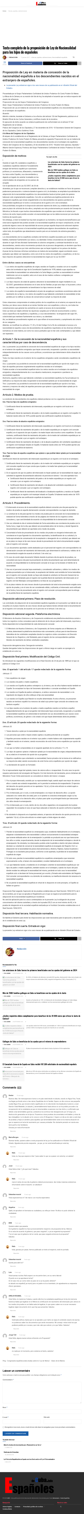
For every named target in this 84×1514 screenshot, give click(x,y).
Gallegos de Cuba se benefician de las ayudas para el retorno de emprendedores (34, 1041)
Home (4, 11)
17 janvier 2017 (25, 57)
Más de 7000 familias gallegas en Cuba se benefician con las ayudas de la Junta (63, 171)
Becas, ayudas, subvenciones (18, 11)
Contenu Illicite (7, 1509)
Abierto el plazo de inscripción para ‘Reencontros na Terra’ (22, 1445)
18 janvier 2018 (9, 1455)
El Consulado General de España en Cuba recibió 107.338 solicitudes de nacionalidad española (39, 1064)
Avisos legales (7, 1507)
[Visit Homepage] (42, 3)
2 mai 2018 (8, 1462)
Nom (5, 1407)
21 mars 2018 (8, 1447)
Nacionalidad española (59, 57)
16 (73, 57)
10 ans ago (20, 1095)
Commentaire (8, 1380)
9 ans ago (21, 1207)
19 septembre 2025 (17, 1067)
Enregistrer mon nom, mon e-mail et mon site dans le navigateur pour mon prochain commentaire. (40, 1427)
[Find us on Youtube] (66, 1506)
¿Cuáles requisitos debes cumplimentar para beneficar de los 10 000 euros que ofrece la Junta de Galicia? (64, 177)
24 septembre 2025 (17, 973)
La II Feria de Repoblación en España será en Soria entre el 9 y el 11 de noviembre (29, 1459)
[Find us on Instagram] (63, 1506)
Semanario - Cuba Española (61, 1498)
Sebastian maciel (15, 1194)
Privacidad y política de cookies (33, 1507)
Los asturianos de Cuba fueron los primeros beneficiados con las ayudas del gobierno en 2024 (64, 164)
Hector (11, 1095)
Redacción (13, 57)
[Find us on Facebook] (58, 1506)
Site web (47, 1417)
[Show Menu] (3, 3)
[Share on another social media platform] (79, 63)
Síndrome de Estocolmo (11, 1452)
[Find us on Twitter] (61, 1506)
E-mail (6, 1417)
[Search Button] (80, 3)
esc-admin (7, 973)
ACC (8, 1498)
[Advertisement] (42, 28)
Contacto (17, 1507)
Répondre (13, 1131)
